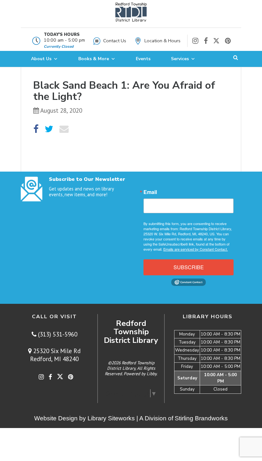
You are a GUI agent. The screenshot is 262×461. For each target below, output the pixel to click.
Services (180, 59)
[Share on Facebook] (35, 129)
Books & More (93, 59)
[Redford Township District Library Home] (131, 15)
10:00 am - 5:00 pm (64, 40)
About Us (41, 59)
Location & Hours (162, 40)
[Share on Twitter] (49, 129)
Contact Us (114, 40)
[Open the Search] (235, 59)
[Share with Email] (64, 129)
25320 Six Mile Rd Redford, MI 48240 (55, 355)
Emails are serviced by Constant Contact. (195, 249)
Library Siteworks (111, 418)
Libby (151, 373)
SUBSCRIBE (188, 267)
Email (150, 192)
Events (143, 59)
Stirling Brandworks (201, 418)
